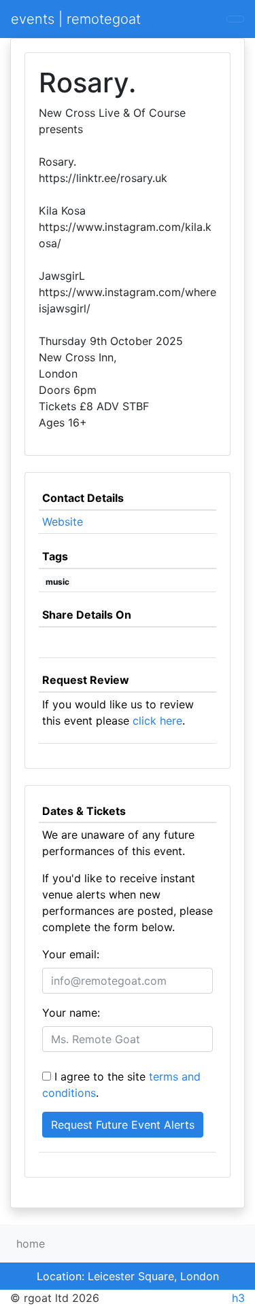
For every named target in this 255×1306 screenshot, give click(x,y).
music (57, 582)
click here (157, 720)
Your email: (70, 954)
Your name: (71, 1012)
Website (62, 521)
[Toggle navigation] (235, 19)
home (30, 1243)
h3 (238, 1298)
